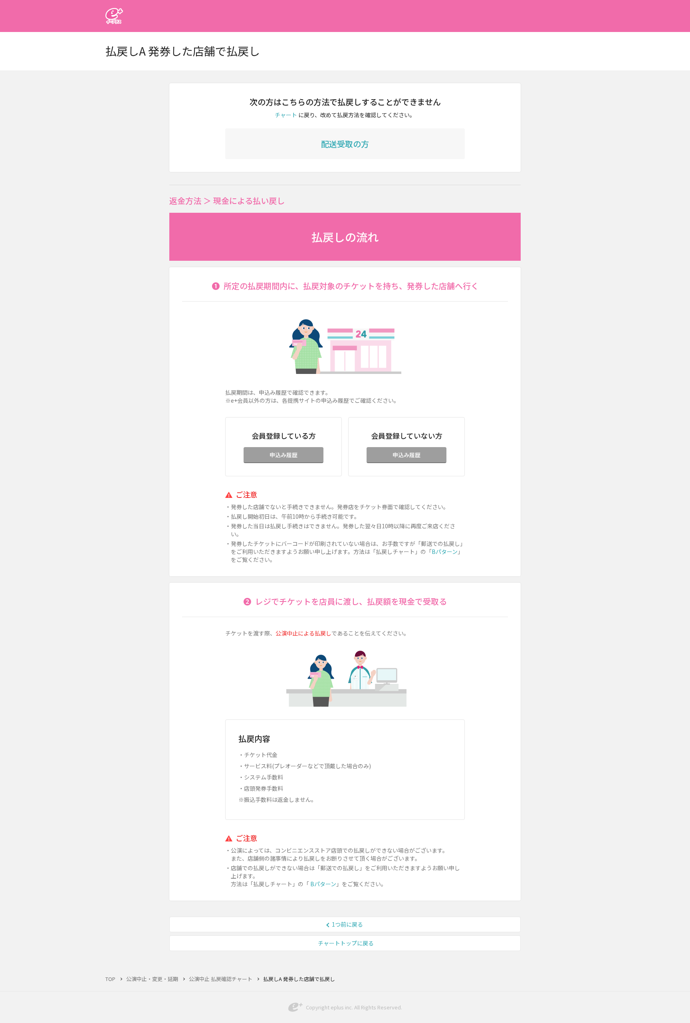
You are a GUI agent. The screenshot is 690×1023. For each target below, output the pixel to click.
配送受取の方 (345, 144)
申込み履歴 (283, 455)
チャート (286, 115)
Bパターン (445, 551)
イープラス (114, 16)
